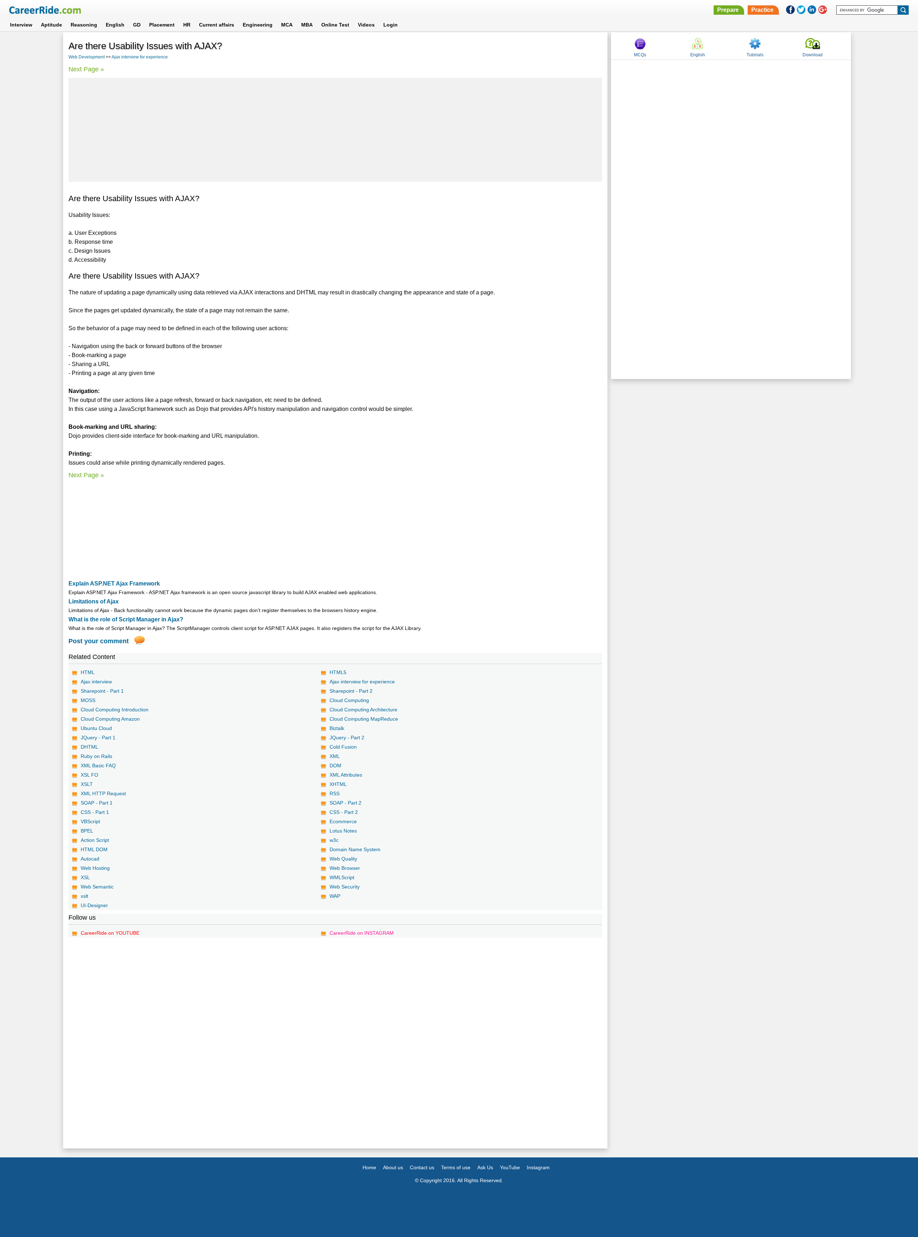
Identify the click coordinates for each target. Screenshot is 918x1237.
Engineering (258, 25)
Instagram (538, 1167)
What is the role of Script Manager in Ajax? (125, 619)
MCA (287, 25)
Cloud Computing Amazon (110, 719)
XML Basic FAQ (98, 765)
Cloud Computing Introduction (114, 709)
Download (813, 54)
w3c (334, 840)
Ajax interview (96, 681)
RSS (335, 793)
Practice (762, 10)
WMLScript (342, 877)
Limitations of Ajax (93, 601)
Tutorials (755, 54)
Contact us (422, 1167)
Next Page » (86, 69)
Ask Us (485, 1167)
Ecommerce (343, 821)
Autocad (90, 859)
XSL (85, 877)
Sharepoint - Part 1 (102, 691)
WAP (335, 896)
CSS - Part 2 (344, 812)
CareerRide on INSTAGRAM (362, 933)
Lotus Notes (343, 831)
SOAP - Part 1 (97, 803)
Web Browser (345, 868)
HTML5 (338, 672)
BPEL (87, 831)
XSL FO (89, 775)
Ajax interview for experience (140, 57)
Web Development (86, 57)
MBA (307, 25)
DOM (335, 765)
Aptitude (51, 25)
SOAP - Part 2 (345, 803)
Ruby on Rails (96, 756)
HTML (88, 672)
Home (369, 1167)
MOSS (88, 700)
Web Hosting (95, 868)
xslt (84, 896)
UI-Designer (94, 905)
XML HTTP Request (103, 793)
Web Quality (343, 859)
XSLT (87, 784)
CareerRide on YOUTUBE (110, 933)
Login (390, 25)
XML (335, 756)
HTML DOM (94, 849)
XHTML (338, 784)
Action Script (95, 840)
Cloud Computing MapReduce (364, 719)
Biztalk (337, 728)
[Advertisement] (335, 130)
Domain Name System (355, 849)
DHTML (89, 747)
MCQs (640, 54)
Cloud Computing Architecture (363, 709)
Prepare (728, 10)
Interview (21, 25)
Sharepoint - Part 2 (351, 691)
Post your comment (98, 641)
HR (186, 25)
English (115, 25)
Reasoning (84, 25)
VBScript (90, 821)
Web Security (345, 887)
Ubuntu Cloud (96, 728)
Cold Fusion (343, 747)
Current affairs (216, 25)
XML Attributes (346, 775)
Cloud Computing (349, 700)
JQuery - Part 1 (98, 737)
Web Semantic (97, 887)
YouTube (510, 1167)
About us (393, 1167)
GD (137, 25)
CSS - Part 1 (95, 812)
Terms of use (455, 1167)
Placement (162, 25)
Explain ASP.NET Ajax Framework (114, 583)
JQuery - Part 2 (347, 737)
